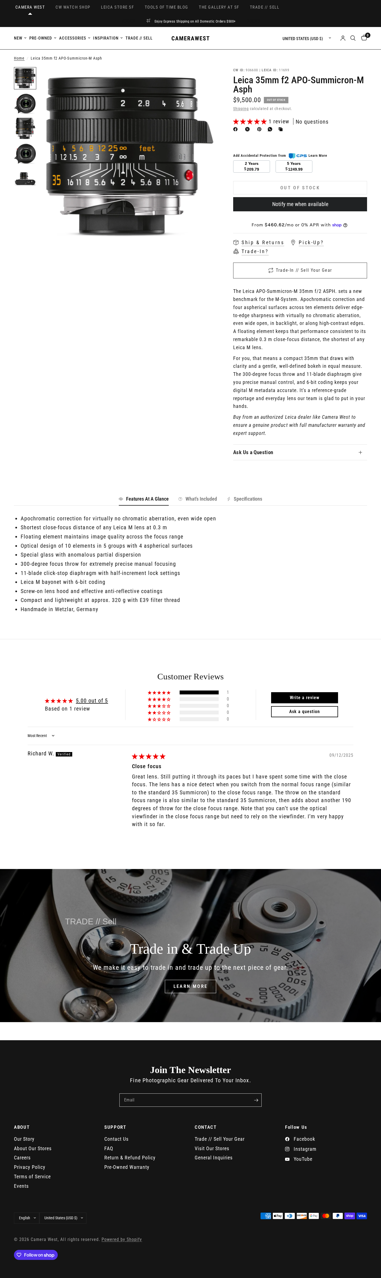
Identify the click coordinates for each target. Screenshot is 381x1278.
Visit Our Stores (212, 1148)
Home (19, 58)
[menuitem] (21, 38)
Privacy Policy (29, 1167)
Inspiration (105, 38)
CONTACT (206, 1127)
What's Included (201, 499)
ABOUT (22, 1127)
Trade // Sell (139, 38)
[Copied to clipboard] (281, 129)
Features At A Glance (147, 499)
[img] (149, 756)
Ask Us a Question (253, 452)
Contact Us (116, 1139)
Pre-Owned (40, 38)
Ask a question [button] (304, 711)
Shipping (241, 108)
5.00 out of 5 (92, 700)
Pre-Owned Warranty (126, 1167)
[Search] (353, 38)
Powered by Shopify (122, 1239)
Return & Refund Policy (130, 1158)
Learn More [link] (317, 155)
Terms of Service (32, 1176)
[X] (248, 129)
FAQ (108, 1148)
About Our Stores (33, 1148)
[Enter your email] (256, 1100)
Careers (22, 1158)
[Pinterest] (260, 129)
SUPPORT (115, 1127)
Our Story (24, 1139)
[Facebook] (236, 129)
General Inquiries (214, 1158)
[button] (251, 121)
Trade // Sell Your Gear (220, 1139)
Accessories (72, 38)
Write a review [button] (304, 697)
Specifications (248, 499)
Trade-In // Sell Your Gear (304, 270)
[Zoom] (204, 79)
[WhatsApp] (271, 129)
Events (21, 1186)
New (18, 38)
